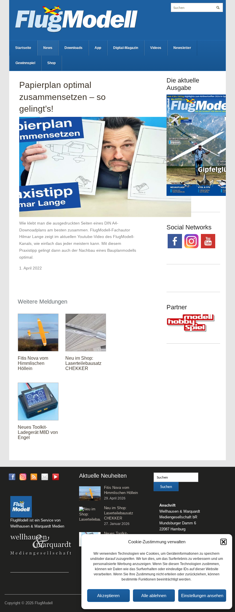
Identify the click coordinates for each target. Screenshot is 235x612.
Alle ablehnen (153, 595)
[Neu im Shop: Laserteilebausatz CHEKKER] (85, 332)
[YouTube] (55, 478)
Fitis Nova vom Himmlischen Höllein (33, 363)
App (98, 48)
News (47, 48)
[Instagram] (22, 476)
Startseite (23, 48)
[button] (223, 542)
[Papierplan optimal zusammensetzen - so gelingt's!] (105, 168)
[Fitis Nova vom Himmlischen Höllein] (38, 332)
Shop (51, 63)
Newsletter (182, 48)
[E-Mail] (44, 476)
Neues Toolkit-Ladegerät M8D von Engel (38, 432)
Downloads (73, 48)
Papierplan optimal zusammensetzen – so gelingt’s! (62, 96)
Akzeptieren (108, 595)
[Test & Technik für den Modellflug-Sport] (76, 18)
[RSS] (33, 476)
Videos (155, 48)
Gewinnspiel (25, 63)
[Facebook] (12, 476)
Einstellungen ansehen (202, 595)
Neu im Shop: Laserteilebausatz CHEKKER (83, 363)
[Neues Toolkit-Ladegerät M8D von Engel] (38, 401)
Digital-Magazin (125, 48)
